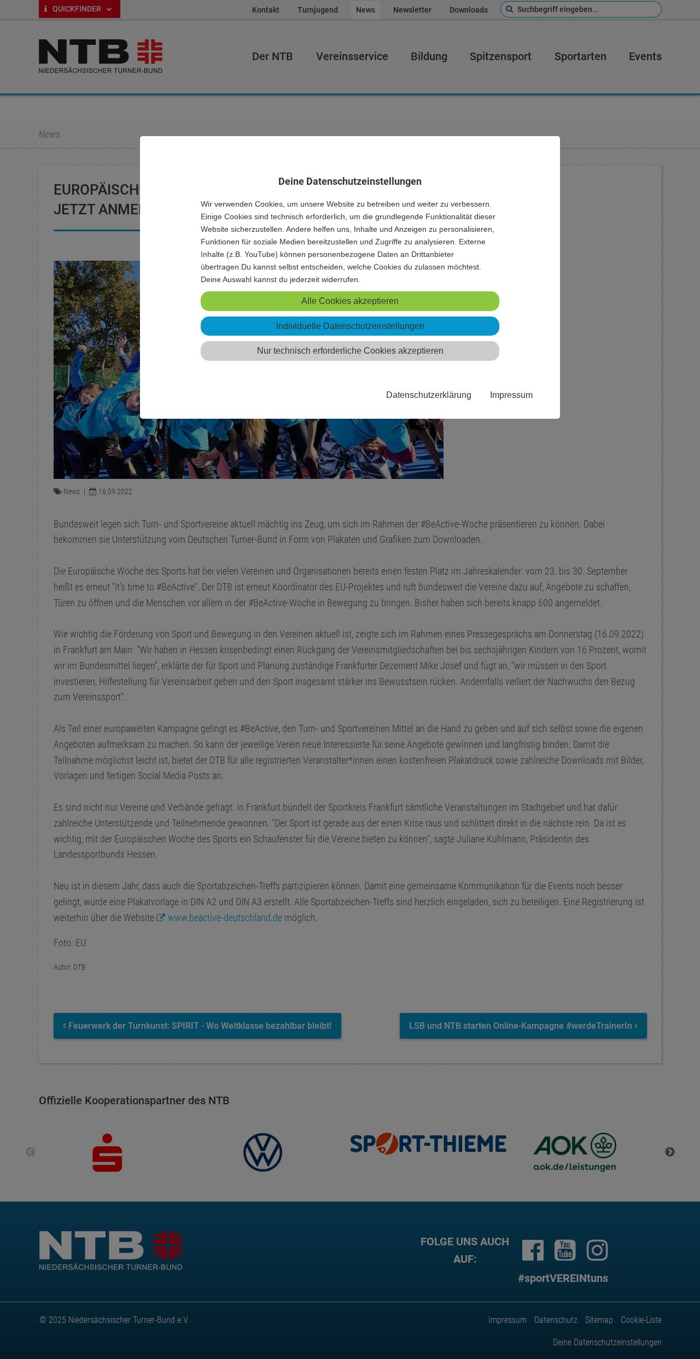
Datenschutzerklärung (428, 395)
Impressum (511, 395)
